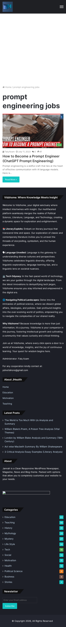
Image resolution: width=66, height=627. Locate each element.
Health (8, 565)
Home (8, 87)
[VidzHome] (8, 7)
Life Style (10, 544)
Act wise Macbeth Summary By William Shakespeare (33, 446)
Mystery (9, 538)
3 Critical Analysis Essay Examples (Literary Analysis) (34, 451)
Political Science (14, 571)
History (8, 528)
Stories (8, 582)
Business (9, 576)
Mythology (10, 533)
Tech (7, 549)
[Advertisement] (33, 48)
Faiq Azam (9, 151)
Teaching (7, 403)
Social (8, 555)
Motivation (8, 398)
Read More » (11, 179)
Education (8, 392)
